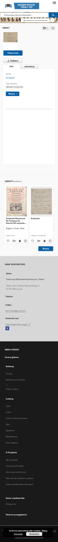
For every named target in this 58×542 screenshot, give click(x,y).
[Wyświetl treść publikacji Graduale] (44, 241)
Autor (8, 412)
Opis (8, 424)
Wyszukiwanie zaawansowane (35, 20)
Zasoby (9, 373)
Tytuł (8, 406)
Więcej (46, 248)
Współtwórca (12, 436)
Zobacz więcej (12, 389)
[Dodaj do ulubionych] (53, 28)
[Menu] (54, 2)
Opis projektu (12, 459)
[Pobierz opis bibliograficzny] (14, 241)
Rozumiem (34, 534)
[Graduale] (41, 201)
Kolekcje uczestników (15, 379)
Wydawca (10, 430)
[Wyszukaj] (53, 15)
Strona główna (12, 357)
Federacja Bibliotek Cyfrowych (19, 484)
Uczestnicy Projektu (15, 466)
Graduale (35, 218)
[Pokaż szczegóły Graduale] (50, 241)
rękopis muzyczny (14, 86)
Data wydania (12, 442)
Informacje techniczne (16, 472)
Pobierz (14, 60)
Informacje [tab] (29, 67)
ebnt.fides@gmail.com (15, 310)
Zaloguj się (11, 504)
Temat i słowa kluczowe (16, 418)
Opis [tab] (11, 67)
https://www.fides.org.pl (16, 324)
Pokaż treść (13, 53)
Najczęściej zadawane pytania (19, 478)
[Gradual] (10, 37)
